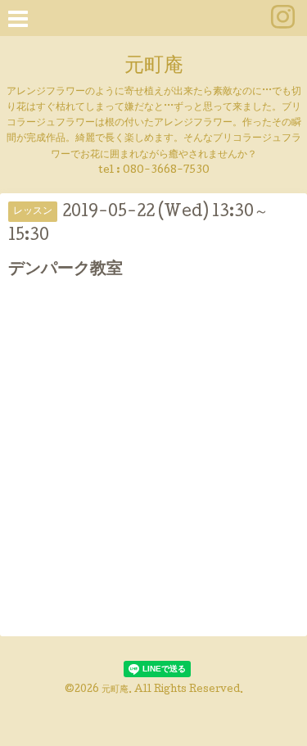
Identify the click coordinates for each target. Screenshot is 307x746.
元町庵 (153, 67)
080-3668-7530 (166, 170)
